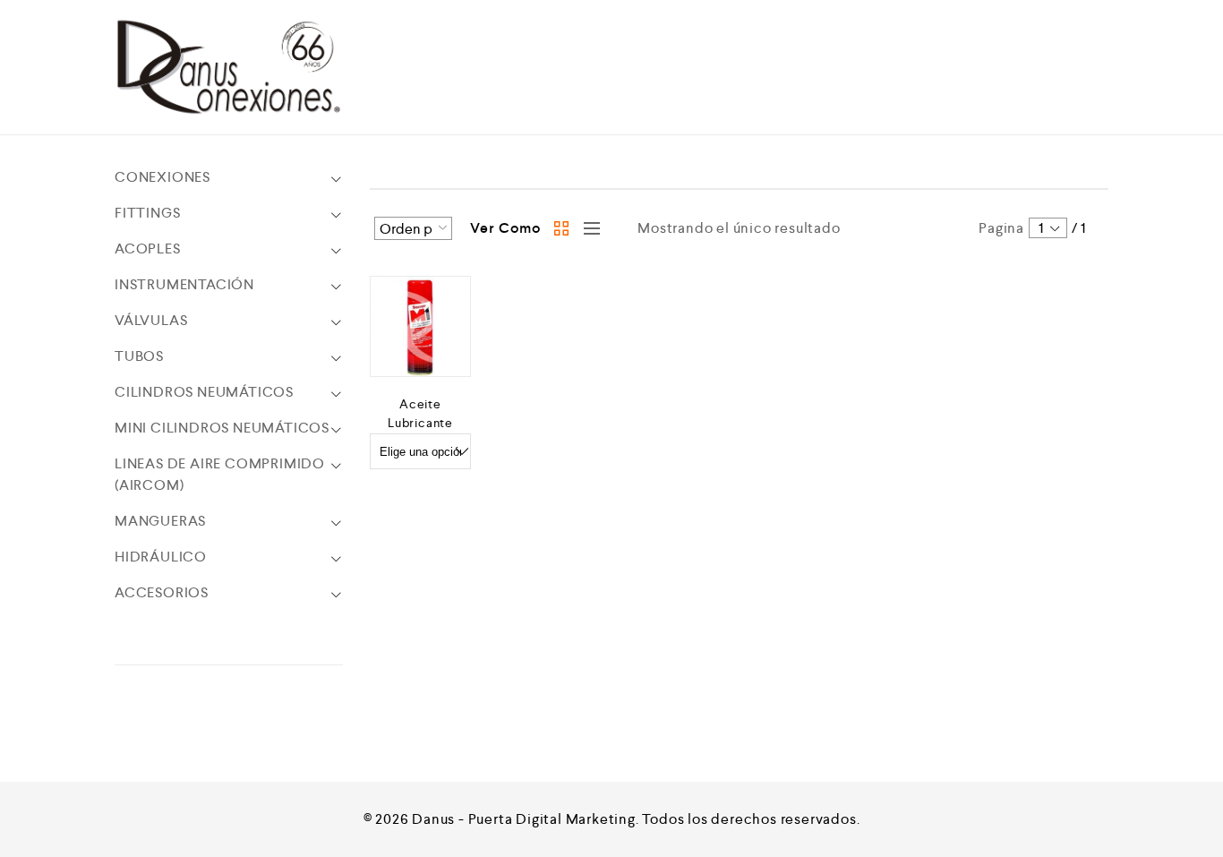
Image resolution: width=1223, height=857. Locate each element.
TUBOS (139, 356)
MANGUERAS (160, 520)
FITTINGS (147, 212)
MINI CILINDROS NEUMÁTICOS (222, 427)
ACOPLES (148, 248)
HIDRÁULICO (161, 556)
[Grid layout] (562, 228)
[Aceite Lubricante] (420, 326)
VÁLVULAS (151, 320)
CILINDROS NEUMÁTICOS (204, 391)
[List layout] (587, 228)
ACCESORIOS (162, 592)
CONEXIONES (162, 176)
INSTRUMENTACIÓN (184, 284)
